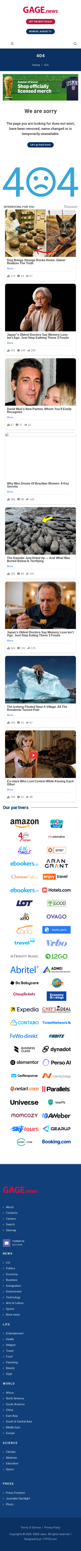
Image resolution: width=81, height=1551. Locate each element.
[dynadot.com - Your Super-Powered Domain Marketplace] (56, 1049)
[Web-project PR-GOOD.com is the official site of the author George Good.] (56, 903)
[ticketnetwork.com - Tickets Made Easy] (56, 1022)
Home (36, 65)
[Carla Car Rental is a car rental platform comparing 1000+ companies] (24, 930)
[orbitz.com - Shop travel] (56, 1036)
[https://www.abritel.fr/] (24, 969)
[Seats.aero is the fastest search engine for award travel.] (56, 930)
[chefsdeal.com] (56, 1009)
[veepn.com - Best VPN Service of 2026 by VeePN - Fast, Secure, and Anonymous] (56, 1102)
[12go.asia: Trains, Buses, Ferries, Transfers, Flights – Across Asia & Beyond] (56, 956)
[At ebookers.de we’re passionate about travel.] (24, 863)
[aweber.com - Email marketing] (56, 1115)
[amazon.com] (24, 823)
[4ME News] (24, 837)
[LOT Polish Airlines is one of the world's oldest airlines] (24, 903)
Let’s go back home (40, 144)
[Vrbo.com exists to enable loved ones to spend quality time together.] (56, 943)
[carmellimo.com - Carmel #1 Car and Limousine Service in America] (56, 983)
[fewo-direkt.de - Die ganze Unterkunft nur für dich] (24, 1036)
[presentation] (6, 87)
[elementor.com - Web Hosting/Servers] (24, 1062)
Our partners (16, 807)
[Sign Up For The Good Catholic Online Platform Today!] (24, 956)
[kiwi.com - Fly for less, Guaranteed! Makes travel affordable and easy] (24, 1142)
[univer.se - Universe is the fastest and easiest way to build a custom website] (24, 1102)
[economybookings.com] (56, 996)
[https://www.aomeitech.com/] (56, 969)
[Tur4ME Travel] (24, 850)
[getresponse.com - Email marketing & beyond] (24, 1076)
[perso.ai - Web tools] (56, 1062)
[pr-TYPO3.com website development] (56, 850)
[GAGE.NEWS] (40, 9)
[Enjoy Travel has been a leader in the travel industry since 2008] (56, 876)
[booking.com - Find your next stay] (40, 87)
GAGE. (39, 1534)
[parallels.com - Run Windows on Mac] (56, 1089)
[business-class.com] (24, 1049)
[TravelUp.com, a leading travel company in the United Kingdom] (24, 943)
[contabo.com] (24, 1022)
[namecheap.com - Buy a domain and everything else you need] (56, 1076)
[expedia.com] (24, 1009)
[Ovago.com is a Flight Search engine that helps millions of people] (56, 916)
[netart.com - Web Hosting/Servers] (24, 1089)
